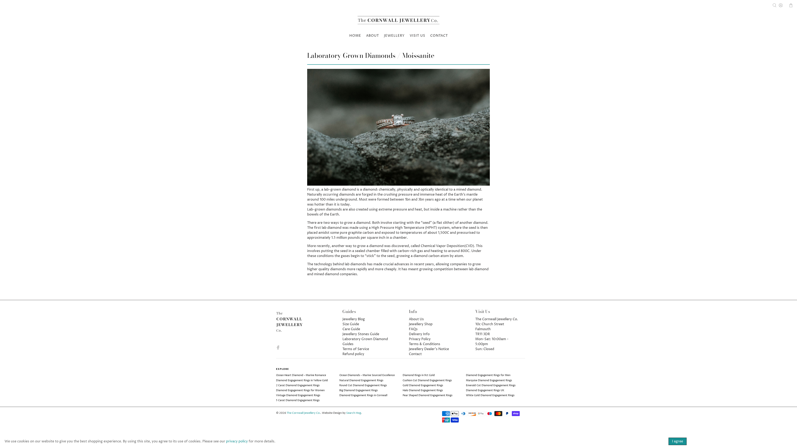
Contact (439, 35)
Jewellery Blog (353, 319)
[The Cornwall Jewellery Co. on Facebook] (278, 348)
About (372, 35)
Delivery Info (419, 334)
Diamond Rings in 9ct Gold (419, 375)
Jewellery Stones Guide (360, 334)
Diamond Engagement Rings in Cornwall (363, 395)
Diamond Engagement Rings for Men (488, 375)
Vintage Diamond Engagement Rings (298, 395)
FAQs (413, 329)
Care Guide (351, 329)
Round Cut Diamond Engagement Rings (363, 385)
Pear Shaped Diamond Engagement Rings (427, 395)
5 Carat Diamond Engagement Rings (298, 400)
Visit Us (417, 35)
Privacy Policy (420, 339)
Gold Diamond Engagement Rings (423, 385)
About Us (416, 319)
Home (355, 35)
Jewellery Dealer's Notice (429, 349)
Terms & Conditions (424, 344)
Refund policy (353, 354)
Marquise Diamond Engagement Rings (489, 380)
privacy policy (237, 441)
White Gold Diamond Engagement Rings (490, 395)
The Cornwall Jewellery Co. (303, 413)
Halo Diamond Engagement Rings (423, 390)
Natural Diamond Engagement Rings (361, 380)
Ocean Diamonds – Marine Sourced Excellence (367, 375)
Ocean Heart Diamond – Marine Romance (301, 375)
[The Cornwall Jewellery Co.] (398, 21)
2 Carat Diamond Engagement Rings (298, 385)
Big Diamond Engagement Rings (358, 390)
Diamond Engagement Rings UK (485, 390)
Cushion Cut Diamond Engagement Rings (427, 380)
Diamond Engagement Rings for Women (300, 390)
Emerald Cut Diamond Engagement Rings (491, 385)
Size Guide (350, 324)
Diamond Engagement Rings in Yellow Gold (302, 380)
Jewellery (394, 35)
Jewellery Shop (421, 324)
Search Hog (353, 413)
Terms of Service (355, 349)
